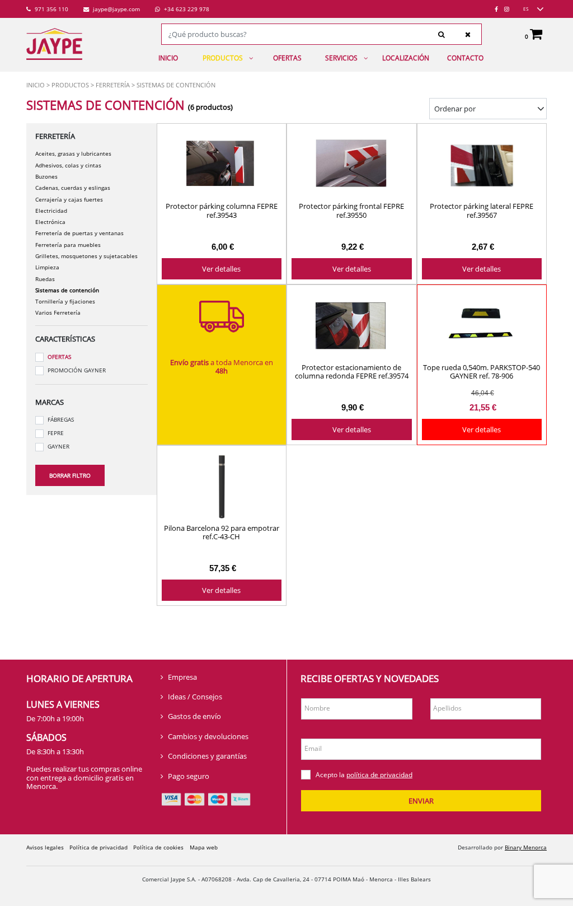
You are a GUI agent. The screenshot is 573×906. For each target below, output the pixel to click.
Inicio (168, 58)
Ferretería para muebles (68, 245)
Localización (405, 58)
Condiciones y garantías (207, 756)
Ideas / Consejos (195, 697)
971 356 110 (50, 9)
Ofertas (287, 58)
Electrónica (50, 222)
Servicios (341, 58)
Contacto (465, 58)
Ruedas (45, 279)
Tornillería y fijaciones (65, 301)
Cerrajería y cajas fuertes (69, 199)
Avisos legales (45, 847)
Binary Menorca (526, 847)
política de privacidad (379, 774)
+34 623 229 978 (185, 9)
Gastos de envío (194, 716)
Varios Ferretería (58, 312)
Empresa (182, 677)
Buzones (46, 176)
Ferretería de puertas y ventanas (79, 233)
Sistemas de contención (67, 290)
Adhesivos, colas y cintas (68, 165)
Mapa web (204, 847)
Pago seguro (188, 776)
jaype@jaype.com (115, 9)
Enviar (421, 801)
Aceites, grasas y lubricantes (73, 153)
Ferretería (113, 85)
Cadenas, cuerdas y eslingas (72, 188)
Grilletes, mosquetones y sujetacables (86, 256)
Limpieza (47, 267)
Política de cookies (158, 847)
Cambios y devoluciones (208, 736)
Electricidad (51, 210)
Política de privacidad (98, 847)
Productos (223, 58)
